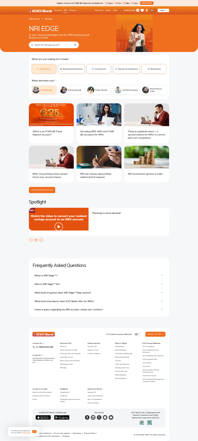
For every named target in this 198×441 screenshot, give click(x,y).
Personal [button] (58, 10)
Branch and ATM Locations (42, 392)
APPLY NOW (147, 3)
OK (34, 431)
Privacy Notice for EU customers (46, 436)
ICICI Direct (146, 366)
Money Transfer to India (68, 350)
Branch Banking (120, 378)
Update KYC (92, 392)
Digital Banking (120, 375)
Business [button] (72, 10)
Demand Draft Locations (41, 396)
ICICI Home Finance (149, 375)
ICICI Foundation (148, 346)
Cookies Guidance (94, 353)
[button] (54, 45)
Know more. (26, 432)
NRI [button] (65, 10)
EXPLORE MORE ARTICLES (42, 190)
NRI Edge (63, 368)
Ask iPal (118, 360)
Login (162, 10)
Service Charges (93, 403)
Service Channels (121, 371)
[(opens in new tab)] (59, 230)
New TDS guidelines (95, 399)
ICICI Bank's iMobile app (123, 353)
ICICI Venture (147, 363)
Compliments (65, 392)
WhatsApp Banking (122, 357)
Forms (35, 399)
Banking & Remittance (73, 69)
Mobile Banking (120, 350)
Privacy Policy (90, 433)
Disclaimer (77, 433)
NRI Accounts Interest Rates (70, 360)
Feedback (63, 396)
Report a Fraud (93, 350)
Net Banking (119, 346)
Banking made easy (122, 368)
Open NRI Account (66, 357)
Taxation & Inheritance (128, 69)
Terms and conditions (95, 396)
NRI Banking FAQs (66, 364)
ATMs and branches (122, 364)
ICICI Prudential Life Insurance (153, 356)
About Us (63, 346)
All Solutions (45, 69)
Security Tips (92, 346)
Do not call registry (62, 433)
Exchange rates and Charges (70, 353)
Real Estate (155, 69)
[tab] (44, 90)
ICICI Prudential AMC (150, 359)
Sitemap (65, 436)
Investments (100, 69)
